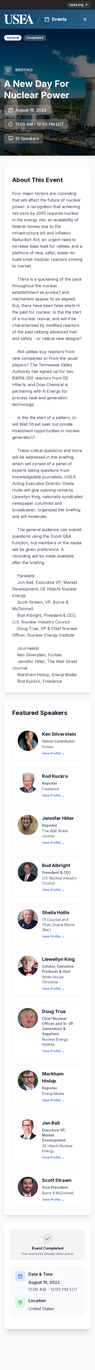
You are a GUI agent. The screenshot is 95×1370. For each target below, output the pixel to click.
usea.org (76, 5)
